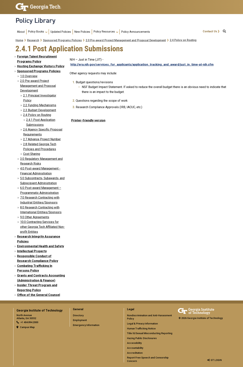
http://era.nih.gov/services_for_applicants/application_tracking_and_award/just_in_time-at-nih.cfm (142, 64)
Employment (80, 320)
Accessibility (134, 343)
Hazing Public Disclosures (142, 338)
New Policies (82, 31)
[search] (224, 32)
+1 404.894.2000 (29, 322)
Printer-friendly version (88, 120)
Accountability (135, 347)
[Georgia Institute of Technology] (38, 5)
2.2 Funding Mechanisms (39, 105)
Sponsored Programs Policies (62, 40)
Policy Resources (104, 31)
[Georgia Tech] (196, 310)
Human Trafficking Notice (141, 328)
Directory (78, 315)
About (21, 31)
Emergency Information (86, 325)
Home (19, 40)
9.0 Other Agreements (34, 217)
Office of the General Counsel (38, 295)
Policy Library (35, 20)
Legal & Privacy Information (142, 323)
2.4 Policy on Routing (183, 40)
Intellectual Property (32, 251)
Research (33, 40)
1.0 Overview (28, 76)
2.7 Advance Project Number (42, 139)
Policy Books (36, 31)
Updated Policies (60, 31)
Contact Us (210, 31)
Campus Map (27, 327)
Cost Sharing (31, 154)
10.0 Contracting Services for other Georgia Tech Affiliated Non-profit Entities (42, 226)
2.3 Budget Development (39, 110)
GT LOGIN (216, 360)
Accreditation (135, 352)
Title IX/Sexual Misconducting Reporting (149, 333)
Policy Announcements (135, 31)
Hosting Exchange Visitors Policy (40, 66)
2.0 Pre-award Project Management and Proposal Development (126, 40)
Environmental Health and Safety (40, 246)
